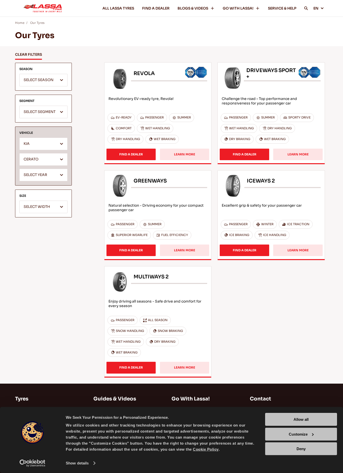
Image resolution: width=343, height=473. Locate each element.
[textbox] (43, 80)
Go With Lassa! (191, 399)
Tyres (21, 399)
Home (19, 23)
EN (315, 8)
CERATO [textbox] (31, 159)
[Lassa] (42, 8)
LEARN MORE (184, 154)
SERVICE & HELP (282, 8)
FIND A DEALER (155, 8)
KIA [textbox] (27, 144)
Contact (260, 399)
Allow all (301, 419)
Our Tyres (37, 23)
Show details (77, 463)
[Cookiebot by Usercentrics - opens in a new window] (32, 463)
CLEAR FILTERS (28, 54)
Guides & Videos (114, 399)
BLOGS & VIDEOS (193, 8)
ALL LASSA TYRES (118, 8)
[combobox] (43, 80)
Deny (301, 449)
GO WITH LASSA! (238, 8)
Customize (298, 434)
